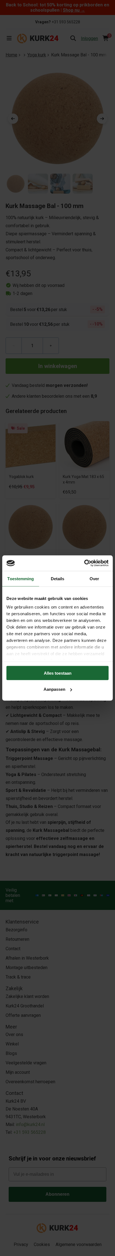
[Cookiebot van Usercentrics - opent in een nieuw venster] (84, 563)
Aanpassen (54, 689)
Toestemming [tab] (20, 578)
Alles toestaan (57, 672)
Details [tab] (57, 578)
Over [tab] (94, 578)
